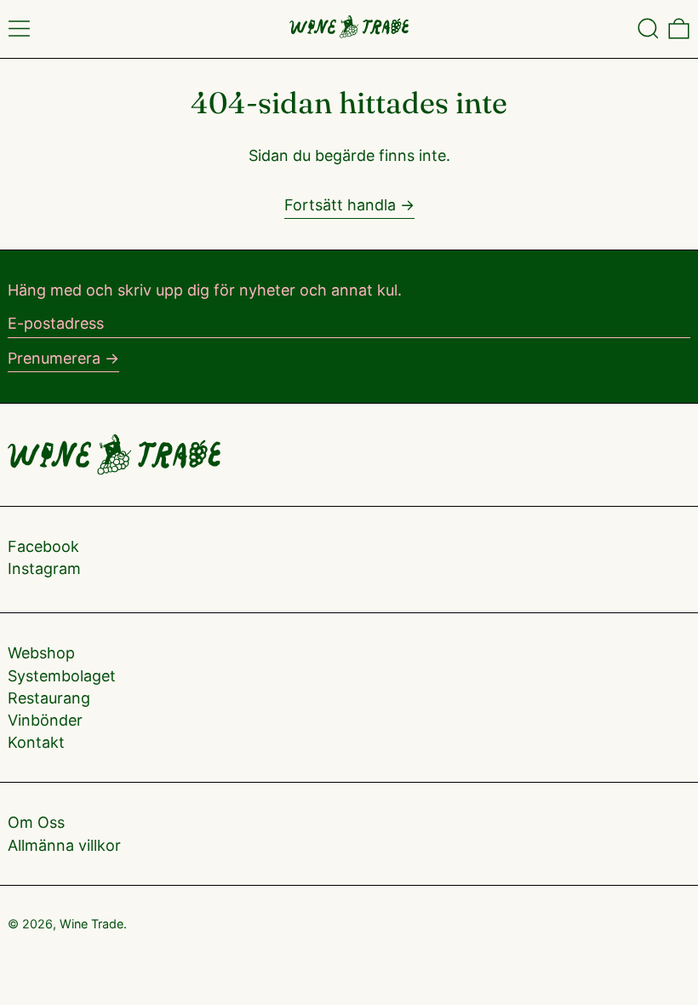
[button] (648, 28)
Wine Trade (91, 923)
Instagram (44, 568)
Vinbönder (45, 720)
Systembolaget (62, 676)
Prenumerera (54, 358)
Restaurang (49, 698)
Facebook (43, 546)
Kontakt (36, 742)
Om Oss (36, 822)
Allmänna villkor (64, 845)
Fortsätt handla (340, 205)
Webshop (41, 653)
